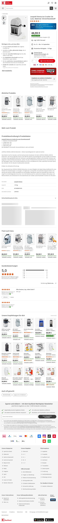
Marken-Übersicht (8, 483)
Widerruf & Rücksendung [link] (29, 477)
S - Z (24, 463)
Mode (5, 468)
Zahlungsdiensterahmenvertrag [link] (27, 498)
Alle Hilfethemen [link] (27, 472)
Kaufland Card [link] (46, 457)
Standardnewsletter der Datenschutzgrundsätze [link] (26, 421)
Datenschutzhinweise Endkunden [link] (24, 504)
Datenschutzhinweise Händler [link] (26, 501)
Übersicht (25, 451)
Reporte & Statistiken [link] (6, 498)
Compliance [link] (12, 512)
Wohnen (6, 465)
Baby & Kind (7, 463)
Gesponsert (4, 108)
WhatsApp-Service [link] (47, 477)
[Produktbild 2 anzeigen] (4, 23)
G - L (24, 457)
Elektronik (6, 454)
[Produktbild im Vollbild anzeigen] (18, 29)
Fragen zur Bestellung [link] (28, 474)
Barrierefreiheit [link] (5, 515)
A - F (24, 454)
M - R (24, 460)
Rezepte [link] (44, 463)
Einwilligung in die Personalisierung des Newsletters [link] (30, 426)
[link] (48, 3)
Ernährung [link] (45, 471)
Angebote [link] (44, 451)
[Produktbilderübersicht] (4, 29)
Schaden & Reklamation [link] (29, 483)
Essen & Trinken (8, 480)
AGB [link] (26, 512)
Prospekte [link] (44, 454)
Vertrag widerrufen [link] (28, 480)
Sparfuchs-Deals (8, 451)
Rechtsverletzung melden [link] (29, 489)
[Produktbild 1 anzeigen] (4, 18)
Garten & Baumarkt (8, 457)
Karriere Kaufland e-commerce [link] (43, 503)
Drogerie (6, 471)
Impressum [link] (4, 512)
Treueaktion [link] (45, 465)
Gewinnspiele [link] (45, 468)
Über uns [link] (6, 502)
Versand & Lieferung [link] (28, 486)
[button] (43, 36)
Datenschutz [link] (20, 512)
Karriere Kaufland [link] (42, 498)
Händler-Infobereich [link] (47, 486)
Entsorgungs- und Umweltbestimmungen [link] (39, 512)
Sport (5, 474)
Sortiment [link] (44, 460)
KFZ (4, 477)
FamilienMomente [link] (46, 474)
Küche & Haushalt (8, 460)
